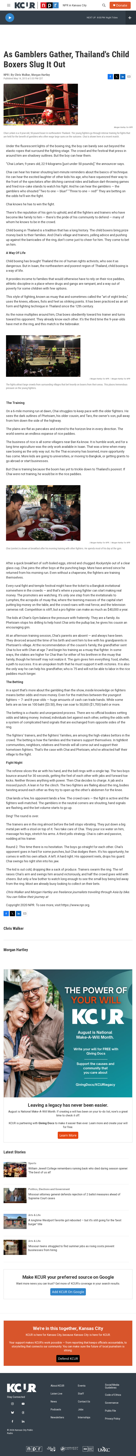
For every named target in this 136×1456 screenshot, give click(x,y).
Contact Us (84, 1401)
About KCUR (57, 1385)
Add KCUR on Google (68, 1292)
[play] (10, 18)
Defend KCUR (68, 1358)
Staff (81, 1393)
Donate (121, 5)
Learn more (68, 1135)
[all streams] (131, 18)
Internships (84, 1417)
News (54, 1401)
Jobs (80, 1409)
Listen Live (56, 1393)
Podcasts (56, 1409)
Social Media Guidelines (112, 1386)
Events (82, 1385)
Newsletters (57, 1417)
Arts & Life (34, 1215)
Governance (111, 1403)
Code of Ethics (113, 1395)
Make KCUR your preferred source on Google (68, 1277)
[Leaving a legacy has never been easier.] (68, 1033)
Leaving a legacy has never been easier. (68, 1105)
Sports (32, 1163)
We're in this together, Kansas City (68, 1328)
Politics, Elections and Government (49, 1189)
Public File (110, 1410)
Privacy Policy (112, 1418)
